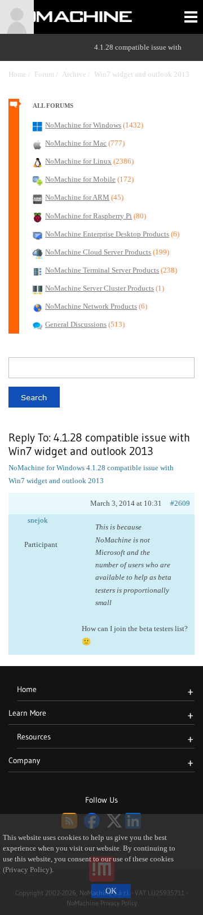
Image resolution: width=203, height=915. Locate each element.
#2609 (180, 503)
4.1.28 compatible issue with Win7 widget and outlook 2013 (141, 60)
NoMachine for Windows (46, 467)
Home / (21, 74)
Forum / (48, 74)
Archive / (78, 74)
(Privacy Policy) (27, 870)
